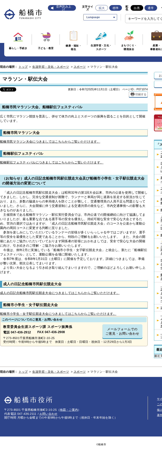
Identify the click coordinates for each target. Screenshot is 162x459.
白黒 (137, 8)
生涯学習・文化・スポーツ (50, 66)
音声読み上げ (63, 8)
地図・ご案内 (69, 409)
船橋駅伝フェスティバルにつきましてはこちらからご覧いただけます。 (51, 162)
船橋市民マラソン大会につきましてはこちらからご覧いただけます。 (50, 141)
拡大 (102, 8)
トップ (23, 66)
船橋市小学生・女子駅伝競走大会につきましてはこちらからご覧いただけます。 (58, 313)
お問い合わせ (48, 413)
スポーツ (80, 66)
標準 (116, 8)
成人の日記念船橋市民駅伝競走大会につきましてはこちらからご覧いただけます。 (60, 293)
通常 (151, 8)
